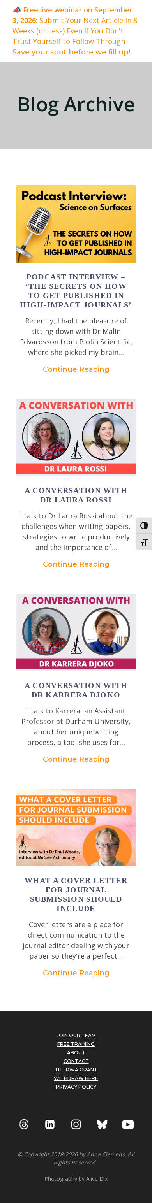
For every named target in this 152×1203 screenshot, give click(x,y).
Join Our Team (76, 1035)
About (76, 1052)
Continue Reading (76, 369)
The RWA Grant (76, 1070)
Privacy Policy (76, 1087)
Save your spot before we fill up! (71, 52)
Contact (76, 1061)
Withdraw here (76, 1078)
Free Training (76, 1044)
